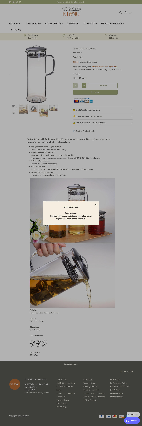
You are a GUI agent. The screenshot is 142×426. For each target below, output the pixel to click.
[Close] (95, 204)
